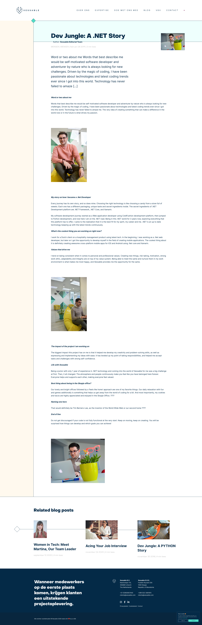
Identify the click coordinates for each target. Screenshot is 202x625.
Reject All (183, 620)
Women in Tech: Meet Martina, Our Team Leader (55, 546)
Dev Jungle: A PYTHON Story (157, 548)
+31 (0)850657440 (126, 593)
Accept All (193, 620)
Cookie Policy (185, 618)
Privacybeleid (124, 606)
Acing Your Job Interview (106, 545)
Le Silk (74, 619)
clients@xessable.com (127, 595)
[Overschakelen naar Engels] (184, 10)
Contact (140, 606)
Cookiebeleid (133, 606)
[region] (188, 617)
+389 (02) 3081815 (144, 593)
